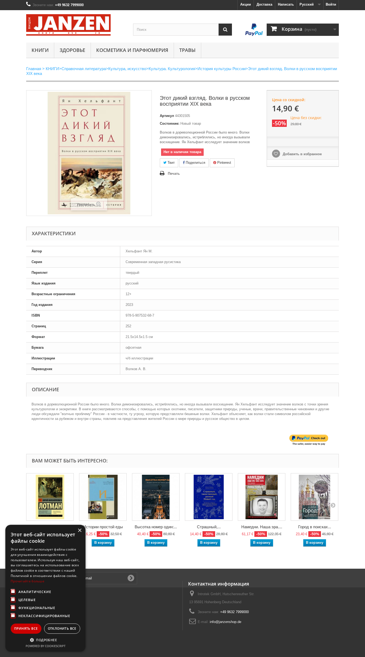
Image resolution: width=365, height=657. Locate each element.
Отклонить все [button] (62, 628)
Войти (331, 4)
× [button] (79, 531)
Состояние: (169, 123)
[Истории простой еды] (103, 497)
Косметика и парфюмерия (132, 50)
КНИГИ (40, 50)
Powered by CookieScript (45, 646)
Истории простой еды (103, 527)
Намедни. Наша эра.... (261, 527)
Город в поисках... (314, 527)
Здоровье (72, 50)
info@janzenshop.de (225, 622)
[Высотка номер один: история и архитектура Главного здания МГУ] (156, 497)
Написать (286, 4)
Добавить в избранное (302, 154)
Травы (187, 50)
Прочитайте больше (27, 581)
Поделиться (195, 163)
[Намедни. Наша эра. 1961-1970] (261, 497)
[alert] (45, 588)
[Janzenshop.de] (75, 25)
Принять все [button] (26, 628)
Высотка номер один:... (156, 527)
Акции (245, 4)
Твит (170, 163)
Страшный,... (209, 527)
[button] (45, 640)
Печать (174, 174)
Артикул (167, 116)
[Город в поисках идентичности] (314, 497)
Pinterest (223, 163)
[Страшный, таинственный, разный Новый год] (208, 497)
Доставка (264, 4)
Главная (33, 68)
